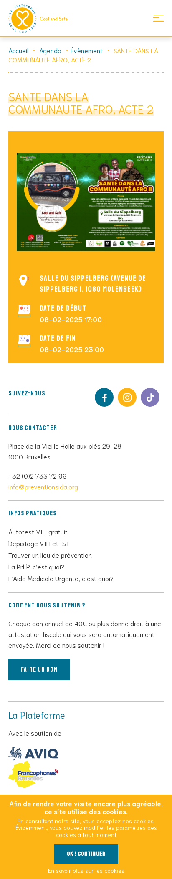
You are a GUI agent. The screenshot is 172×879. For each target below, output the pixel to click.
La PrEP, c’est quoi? (36, 566)
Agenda (50, 50)
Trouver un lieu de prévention (50, 554)
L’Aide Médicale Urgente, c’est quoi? (61, 578)
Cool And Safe (41, 18)
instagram (127, 397)
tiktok (150, 397)
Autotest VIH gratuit (38, 531)
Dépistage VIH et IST (39, 543)
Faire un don (39, 669)
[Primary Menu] (158, 17)
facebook (104, 397)
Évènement (87, 50)
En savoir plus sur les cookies (86, 870)
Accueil (18, 50)
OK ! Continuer (86, 853)
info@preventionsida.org (43, 486)
